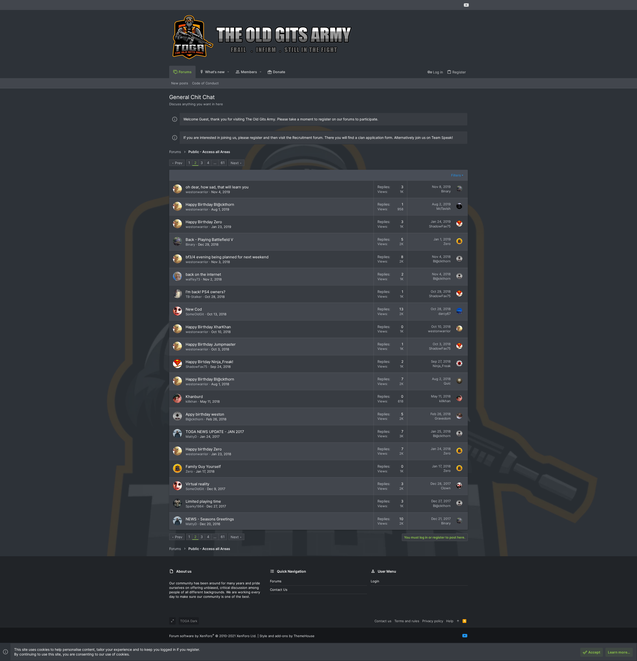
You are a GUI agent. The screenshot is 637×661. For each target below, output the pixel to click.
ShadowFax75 (440, 226)
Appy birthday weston (205, 414)
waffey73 (193, 279)
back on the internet (203, 274)
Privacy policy (432, 621)
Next (235, 163)
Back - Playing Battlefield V (209, 239)
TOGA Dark (188, 621)
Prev (178, 163)
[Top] (458, 621)
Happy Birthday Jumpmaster (211, 344)
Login (375, 581)
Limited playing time (203, 501)
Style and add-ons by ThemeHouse (287, 636)
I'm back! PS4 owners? (205, 291)
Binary (446, 191)
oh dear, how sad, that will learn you (217, 187)
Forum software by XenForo (213, 636)
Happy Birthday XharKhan (208, 327)
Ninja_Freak (442, 366)
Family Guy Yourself (203, 466)
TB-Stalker (194, 297)
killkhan (191, 401)
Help (449, 621)
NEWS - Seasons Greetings (210, 519)
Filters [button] (456, 175)
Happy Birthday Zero (204, 222)
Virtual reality (197, 484)
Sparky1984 (195, 506)
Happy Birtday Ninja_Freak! (209, 361)
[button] (228, 72)
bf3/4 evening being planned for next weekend (227, 257)
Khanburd (194, 396)
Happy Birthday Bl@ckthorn (210, 204)
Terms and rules (406, 621)
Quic (447, 383)
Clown (446, 488)
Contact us (278, 590)
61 (223, 163)
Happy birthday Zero (204, 449)
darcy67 (444, 314)
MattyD (191, 437)
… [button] (214, 163)
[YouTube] (466, 5)
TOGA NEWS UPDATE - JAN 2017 (215, 431)
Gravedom (443, 418)
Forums (275, 581)
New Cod (194, 309)
